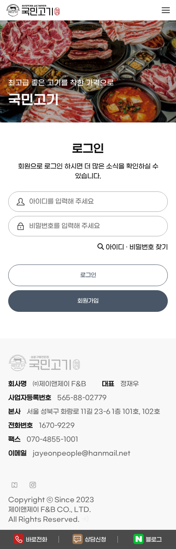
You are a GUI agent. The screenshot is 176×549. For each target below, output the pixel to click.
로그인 (88, 275)
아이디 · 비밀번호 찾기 (136, 247)
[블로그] (14, 485)
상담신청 (95, 539)
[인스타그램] (33, 485)
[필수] (20, 202)
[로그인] (85, 519)
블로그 (154, 539)
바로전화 (36, 539)
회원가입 (88, 301)
